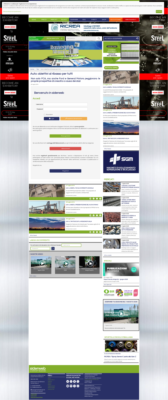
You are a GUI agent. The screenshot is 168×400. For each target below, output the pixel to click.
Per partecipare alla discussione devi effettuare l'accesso (45, 245)
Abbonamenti (130, 19)
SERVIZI (50, 383)
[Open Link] (84, 28)
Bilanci (64, 19)
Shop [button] (104, 19)
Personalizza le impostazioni (12, 11)
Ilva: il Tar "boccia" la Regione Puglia (79, 221)
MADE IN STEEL (51, 387)
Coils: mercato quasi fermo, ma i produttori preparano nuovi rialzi (130, 244)
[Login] (53, 248)
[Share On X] (97, 199)
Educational (115, 19)
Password (40, 109)
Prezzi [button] (43, 19)
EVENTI (49, 384)
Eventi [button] (94, 19)
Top (37, 69)
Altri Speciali (107, 284)
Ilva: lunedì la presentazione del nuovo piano (82, 204)
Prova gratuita (65, 136)
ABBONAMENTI (51, 386)
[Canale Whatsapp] (77, 386)
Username (39, 104)
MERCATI (50, 381)
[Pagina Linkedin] (67, 381)
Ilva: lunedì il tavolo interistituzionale (80, 188)
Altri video (33, 276)
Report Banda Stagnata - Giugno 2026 (116, 279)
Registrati (65, 171)
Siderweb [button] (74, 19)
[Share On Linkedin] (94, 199)
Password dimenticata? (74, 118)
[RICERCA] (99, 38)
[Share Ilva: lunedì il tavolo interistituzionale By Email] (90, 199)
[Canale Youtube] (67, 386)
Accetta (158, 11)
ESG (84, 19)
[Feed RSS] (74, 386)
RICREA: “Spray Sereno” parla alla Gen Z (120, 357)
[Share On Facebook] (100, 199)
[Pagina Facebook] (74, 381)
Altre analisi (107, 255)
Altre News (33, 235)
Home (32, 69)
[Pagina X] (77, 381)
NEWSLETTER (51, 389)
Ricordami (49, 114)
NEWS (49, 378)
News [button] (34, 19)
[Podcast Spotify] (71, 386)
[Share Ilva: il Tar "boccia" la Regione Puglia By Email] (90, 232)
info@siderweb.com (37, 387)
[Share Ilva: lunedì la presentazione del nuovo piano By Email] (90, 215)
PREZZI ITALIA (51, 379)
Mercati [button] (54, 19)
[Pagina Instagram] (71, 381)
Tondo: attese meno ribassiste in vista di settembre (129, 201)
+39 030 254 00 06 (36, 385)
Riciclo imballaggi (119, 337)
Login (52, 118)
